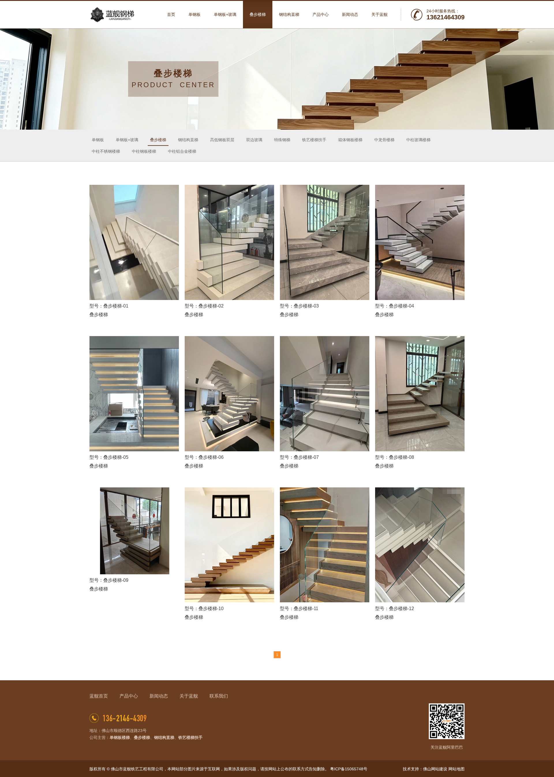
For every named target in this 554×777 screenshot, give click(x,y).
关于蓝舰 (188, 696)
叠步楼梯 (158, 139)
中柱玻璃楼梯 (418, 139)
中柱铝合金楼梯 (182, 151)
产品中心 (128, 696)
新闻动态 (158, 696)
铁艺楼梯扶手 (314, 139)
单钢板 (98, 139)
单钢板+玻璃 (127, 139)
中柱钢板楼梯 (144, 151)
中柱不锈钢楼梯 (106, 151)
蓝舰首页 (98, 696)
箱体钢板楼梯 (350, 139)
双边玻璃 (254, 139)
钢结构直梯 (188, 139)
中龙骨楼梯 (384, 139)
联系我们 (218, 696)
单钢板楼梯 (120, 737)
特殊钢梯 (282, 139)
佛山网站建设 (435, 769)
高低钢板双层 (222, 139)
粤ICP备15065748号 (348, 769)
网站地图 (456, 769)
